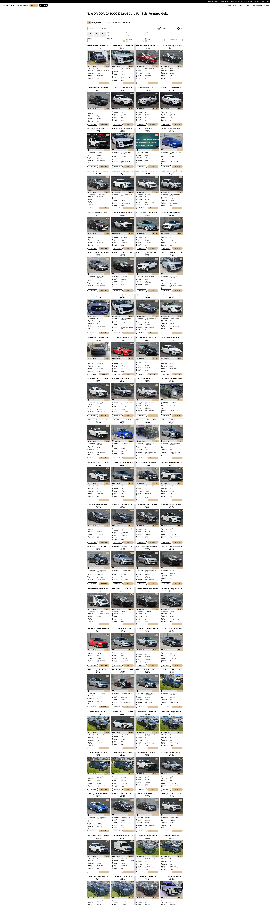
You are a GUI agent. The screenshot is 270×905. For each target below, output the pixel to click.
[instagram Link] (268, 1)
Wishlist (107, 66)
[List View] (181, 28)
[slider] (124, 41)
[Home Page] (10, 5)
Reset (159, 28)
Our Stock (240, 5)
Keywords (103, 28)
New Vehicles (231, 5)
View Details (93, 83)
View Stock (33, 5)
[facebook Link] (266, 1)
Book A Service (43, 5)
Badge (146, 32)
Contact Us (104, 83)
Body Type (89, 38)
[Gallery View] (178, 28)
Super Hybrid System (257, 5)
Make (108, 32)
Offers (247, 5)
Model (127, 32)
